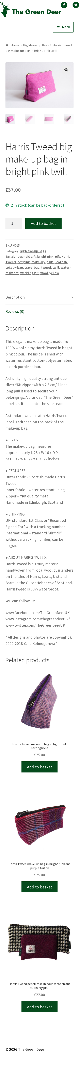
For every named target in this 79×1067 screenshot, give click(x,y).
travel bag (32, 267)
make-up (38, 262)
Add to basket (43, 223)
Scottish (60, 262)
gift (57, 256)
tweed (46, 267)
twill (55, 267)
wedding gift (29, 273)
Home (15, 45)
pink (49, 262)
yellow (54, 273)
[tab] (39, 297)
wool (44, 273)
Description (15, 297)
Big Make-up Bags (36, 45)
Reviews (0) (14, 311)
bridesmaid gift (24, 256)
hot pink (23, 262)
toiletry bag (14, 267)
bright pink (45, 256)
